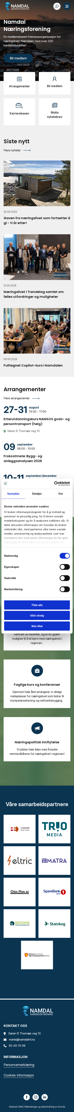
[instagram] (36, 1097)
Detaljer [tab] (37, 493)
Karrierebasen (19, 113)
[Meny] (66, 6)
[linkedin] (44, 1097)
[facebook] (27, 1097)
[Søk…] (57, 6)
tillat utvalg (37, 615)
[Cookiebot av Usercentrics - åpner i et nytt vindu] (54, 483)
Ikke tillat (37, 625)
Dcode (61, 1106)
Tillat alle (37, 604)
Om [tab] (60, 493)
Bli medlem (54, 86)
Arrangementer (19, 86)
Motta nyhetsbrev (54, 115)
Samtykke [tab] (13, 493)
